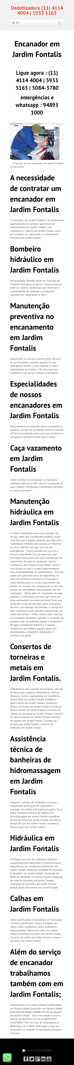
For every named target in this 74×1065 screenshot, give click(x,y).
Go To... (16, 22)
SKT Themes (45, 1050)
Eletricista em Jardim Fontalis (25, 1012)
